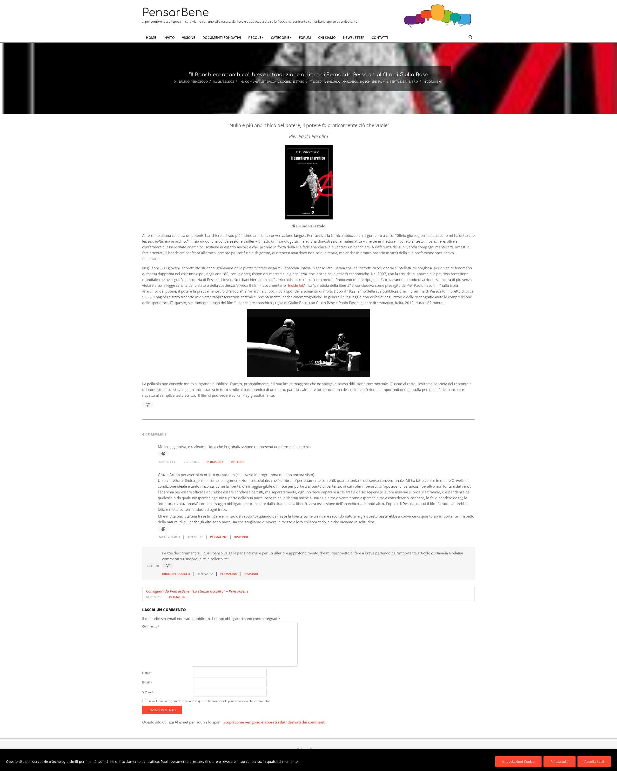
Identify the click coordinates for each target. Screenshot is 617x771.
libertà (393, 81)
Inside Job (296, 285)
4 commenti (433, 81)
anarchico (349, 81)
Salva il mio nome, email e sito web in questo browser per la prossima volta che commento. (208, 701)
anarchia (331, 81)
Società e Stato (292, 81)
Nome (147, 673)
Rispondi (238, 462)
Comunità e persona (262, 81)
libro (413, 81)
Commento (151, 626)
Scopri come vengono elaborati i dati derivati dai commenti (274, 722)
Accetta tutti (594, 761)
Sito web (148, 692)
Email (147, 682)
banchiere (368, 81)
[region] (308, 760)
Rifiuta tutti (559, 761)
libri (404, 81)
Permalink (215, 462)
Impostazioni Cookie (518, 761)
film (381, 81)
